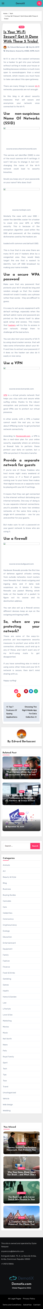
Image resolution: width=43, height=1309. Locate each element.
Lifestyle (7, 1009)
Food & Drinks (9, 973)
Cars (5, 907)
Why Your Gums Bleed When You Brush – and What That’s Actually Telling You (21, 1174)
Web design (8, 1105)
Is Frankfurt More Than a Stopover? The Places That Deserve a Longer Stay (21, 1224)
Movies (6, 1027)
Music (5, 1033)
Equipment (7, 949)
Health (6, 991)
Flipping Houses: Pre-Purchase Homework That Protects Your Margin (21, 1150)
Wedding (7, 1111)
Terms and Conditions (12, 1305)
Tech (21, 27)
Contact (36, 1305)
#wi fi (37, 51)
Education (7, 937)
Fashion (6, 961)
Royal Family (8, 1057)
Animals (6, 865)
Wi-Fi (37, 86)
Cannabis (7, 901)
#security (20, 51)
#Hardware (10, 51)
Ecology (6, 931)
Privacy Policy (29, 1299)
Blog (5, 883)
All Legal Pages (14, 1299)
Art (4, 871)
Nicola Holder (14, 775)
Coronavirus (8, 919)
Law (5, 1003)
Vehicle (6, 1099)
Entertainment (9, 943)
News (5, 1045)
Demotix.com (21, 1284)
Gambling (7, 979)
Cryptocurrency (10, 925)
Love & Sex (8, 1015)
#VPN (32, 51)
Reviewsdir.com (23, 436)
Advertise (27, 1305)
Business (18, 765)
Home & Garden (10, 997)
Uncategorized (9, 1093)
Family (6, 955)
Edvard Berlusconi (17, 47)
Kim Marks (13, 801)
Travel (5, 1087)
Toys (5, 1081)
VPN (5, 395)
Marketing (7, 1021)
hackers (12, 325)
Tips (5, 1075)
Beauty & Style (9, 877)
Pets (5, 1051)
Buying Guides (9, 895)
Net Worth (7, 1039)
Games (6, 985)
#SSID (26, 51)
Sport (5, 1063)
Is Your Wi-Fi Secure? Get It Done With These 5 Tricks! (21, 36)
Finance (6, 967)
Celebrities (7, 913)
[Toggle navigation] (3, 3)
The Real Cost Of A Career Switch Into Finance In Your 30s (21, 1199)
